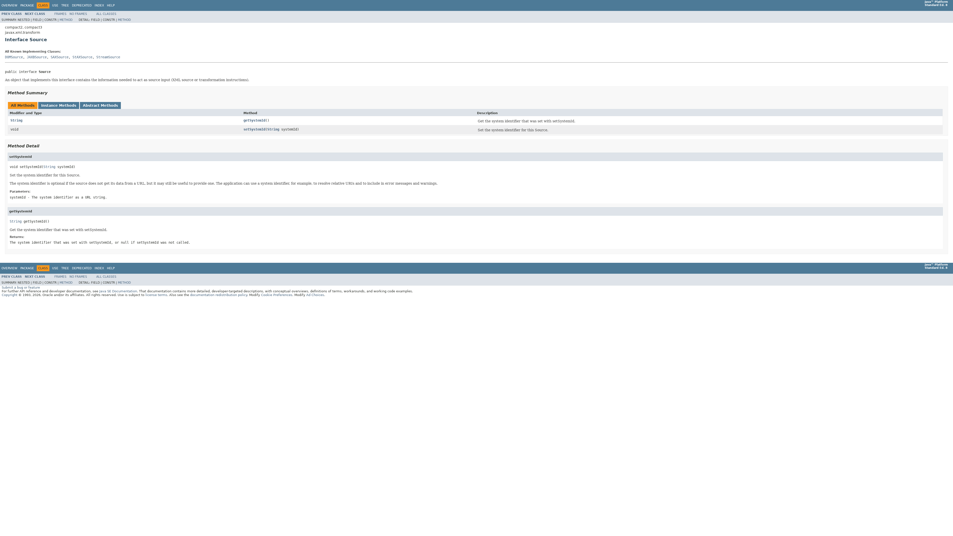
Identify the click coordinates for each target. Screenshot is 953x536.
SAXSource (59, 57)
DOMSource (14, 57)
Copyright (9, 295)
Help (111, 5)
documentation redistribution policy (218, 295)
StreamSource (108, 57)
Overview (9, 5)
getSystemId (254, 120)
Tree (65, 5)
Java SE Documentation (118, 291)
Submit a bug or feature (21, 287)
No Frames (78, 14)
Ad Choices (315, 295)
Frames (60, 14)
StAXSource (82, 57)
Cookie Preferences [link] (276, 295)
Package (27, 5)
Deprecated (82, 5)
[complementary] (276, 295)
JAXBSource (37, 57)
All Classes (106, 14)
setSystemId (254, 129)
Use (55, 5)
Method (66, 20)
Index (99, 5)
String (16, 120)
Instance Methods (58, 105)
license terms (156, 295)
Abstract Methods (100, 105)
